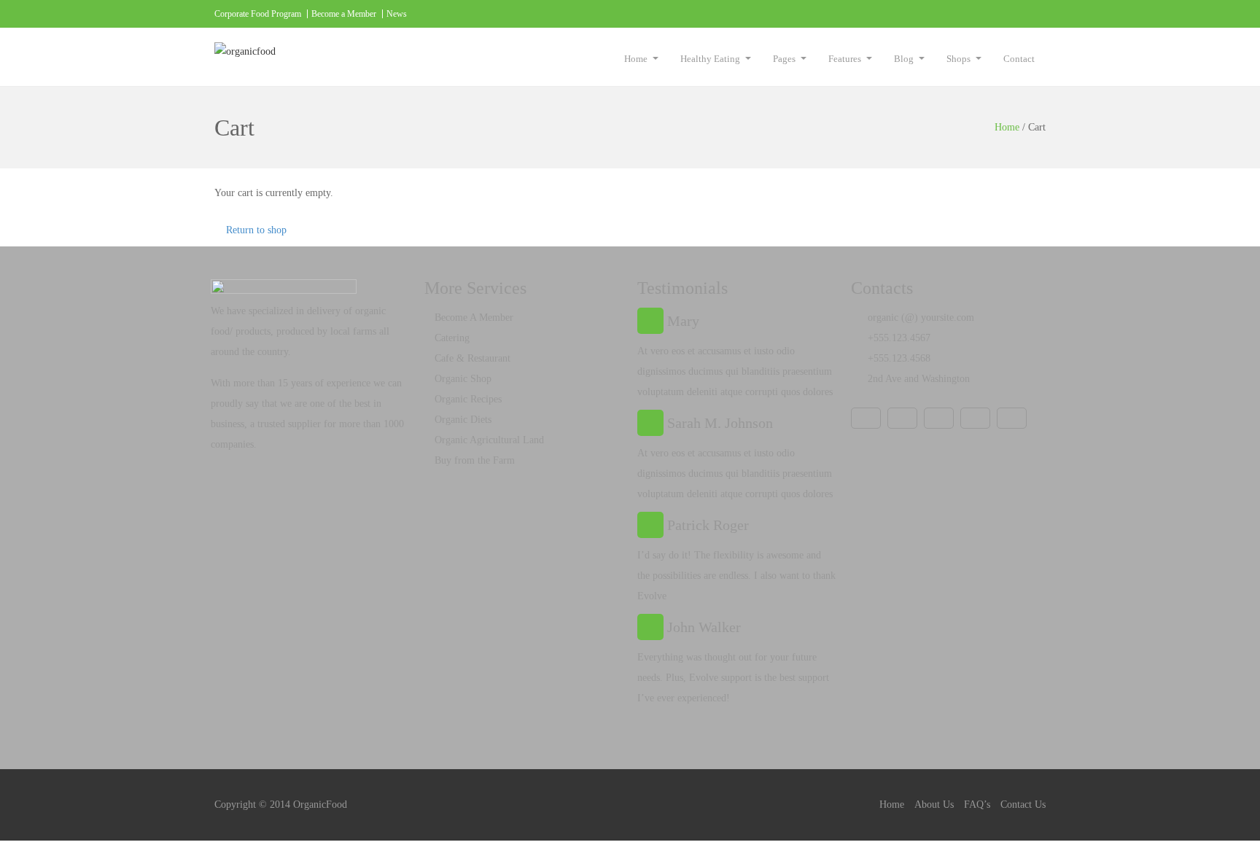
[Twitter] (972, 14)
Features (844, 58)
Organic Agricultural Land (489, 440)
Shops (958, 58)
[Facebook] (912, 14)
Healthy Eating (710, 58)
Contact (1019, 58)
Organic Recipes (468, 399)
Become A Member (474, 317)
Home (636, 58)
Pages (784, 58)
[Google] (1002, 14)
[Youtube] (942, 14)
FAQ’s (977, 804)
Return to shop (256, 230)
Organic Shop (463, 378)
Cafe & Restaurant (472, 358)
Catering (452, 337)
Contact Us (1023, 804)
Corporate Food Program (257, 14)
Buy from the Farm (475, 460)
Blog (904, 58)
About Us (934, 804)
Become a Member (343, 14)
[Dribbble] (1032, 14)
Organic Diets (463, 419)
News (396, 14)
